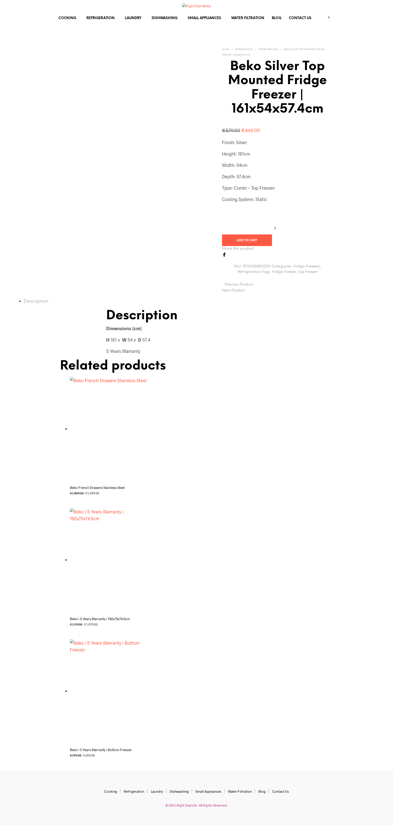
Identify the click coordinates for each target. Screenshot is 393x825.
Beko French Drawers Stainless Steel (97, 487)
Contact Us (300, 18)
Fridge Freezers (268, 49)
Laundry (133, 18)
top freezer (307, 272)
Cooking (67, 18)
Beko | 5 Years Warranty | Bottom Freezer (101, 750)
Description (36, 301)
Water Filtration (247, 18)
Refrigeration (100, 18)
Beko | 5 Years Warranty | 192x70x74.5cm (100, 619)
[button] (326, 17)
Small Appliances (204, 18)
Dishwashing (164, 18)
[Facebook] (224, 254)
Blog (276, 18)
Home (225, 49)
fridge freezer (284, 272)
